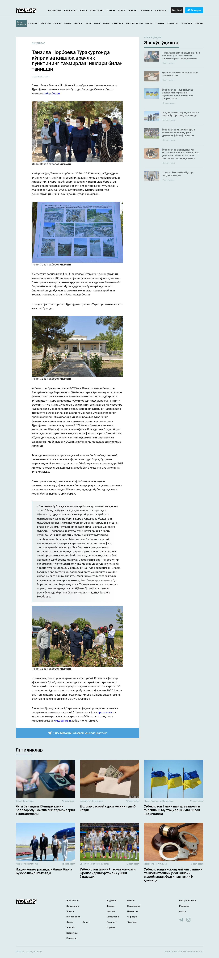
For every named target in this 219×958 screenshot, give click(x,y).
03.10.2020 (38, 77)
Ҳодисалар (70, 10)
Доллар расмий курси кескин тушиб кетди (108, 808)
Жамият (132, 10)
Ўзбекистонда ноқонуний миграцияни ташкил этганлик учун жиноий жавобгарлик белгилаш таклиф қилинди (173, 875)
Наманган (132, 911)
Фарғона (132, 922)
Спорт (121, 10)
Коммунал (146, 10)
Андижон (111, 900)
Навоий (110, 911)
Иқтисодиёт (97, 10)
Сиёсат (111, 10)
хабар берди (51, 93)
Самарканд (112, 917)
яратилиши (105, 712)
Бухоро (131, 900)
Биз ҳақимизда (187, 900)
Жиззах (110, 906)
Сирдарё (132, 917)
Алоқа (182, 911)
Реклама (184, 906)
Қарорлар (160, 10)
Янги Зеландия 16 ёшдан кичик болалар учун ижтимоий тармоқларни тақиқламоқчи (45, 810)
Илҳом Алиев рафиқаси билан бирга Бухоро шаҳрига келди (44, 871)
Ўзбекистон (85, 801)
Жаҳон (83, 10)
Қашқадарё (133, 906)
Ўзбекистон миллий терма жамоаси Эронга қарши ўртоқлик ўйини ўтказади (108, 873)
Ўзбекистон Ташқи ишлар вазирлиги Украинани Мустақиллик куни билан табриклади (172, 810)
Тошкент (111, 922)
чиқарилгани (62, 720)
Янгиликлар (54, 10)
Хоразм (110, 927)
